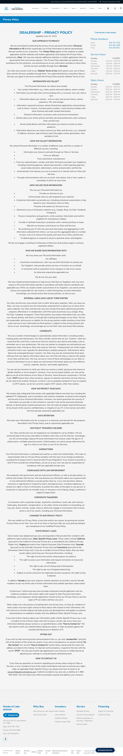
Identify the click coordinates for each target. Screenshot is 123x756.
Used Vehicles (60, 715)
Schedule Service (83, 711)
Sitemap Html (40, 752)
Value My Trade (104, 715)
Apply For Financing (105, 711)
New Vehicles (60, 711)
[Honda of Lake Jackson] (14, 8)
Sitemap (34, 752)
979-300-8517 (114, 48)
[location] (100, 1)
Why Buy (38, 706)
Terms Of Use (27, 752)
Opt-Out (72, 752)
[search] (121, 8)
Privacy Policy (18, 752)
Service (81, 706)
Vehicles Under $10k (62, 722)
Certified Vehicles (61, 718)
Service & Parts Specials (86, 715)
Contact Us (12, 715)
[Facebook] (5, 739)
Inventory (60, 706)
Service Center (82, 724)
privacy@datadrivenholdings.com (22, 672)
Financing (103, 706)
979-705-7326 (114, 43)
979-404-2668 (114, 45)
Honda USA (78, 752)
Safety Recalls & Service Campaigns (60, 752)
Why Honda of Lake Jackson (44, 711)
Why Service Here (40, 715)
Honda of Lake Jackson (7, 752)
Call (105, 33)
